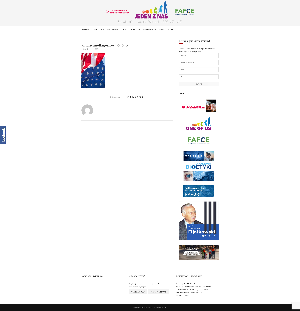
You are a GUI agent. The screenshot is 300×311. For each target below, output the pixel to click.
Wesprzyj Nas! (148, 29)
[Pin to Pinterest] (130, 97)
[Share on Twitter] (128, 97)
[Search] (217, 29)
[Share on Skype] (140, 97)
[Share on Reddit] (135, 97)
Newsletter (135, 29)
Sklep (161, 29)
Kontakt (170, 29)
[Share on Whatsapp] (138, 97)
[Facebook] (214, 29)
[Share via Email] (142, 97)
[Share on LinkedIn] (133, 97)
